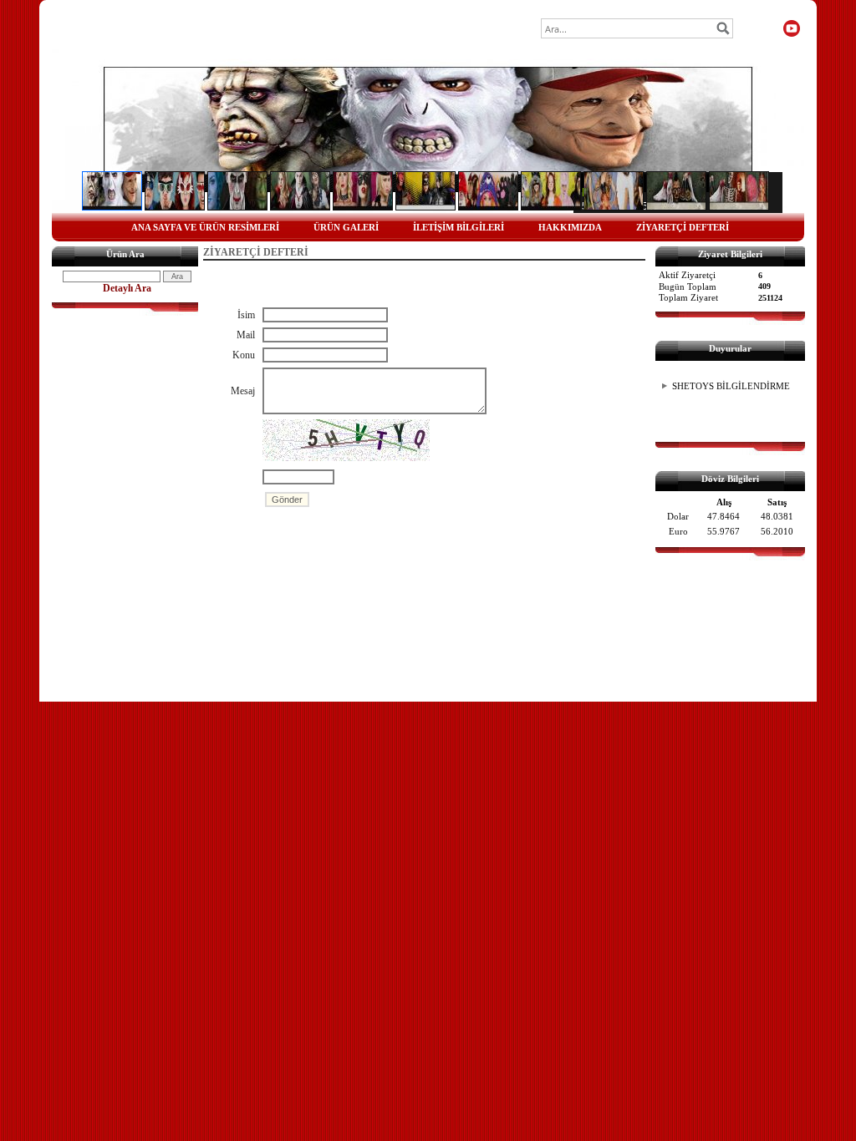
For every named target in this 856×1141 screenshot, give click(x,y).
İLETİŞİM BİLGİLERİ (458, 227)
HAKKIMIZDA (570, 227)
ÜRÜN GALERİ (346, 227)
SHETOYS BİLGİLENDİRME (731, 386)
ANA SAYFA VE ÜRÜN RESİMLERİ (205, 227)
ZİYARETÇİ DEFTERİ (682, 227)
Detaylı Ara (127, 288)
